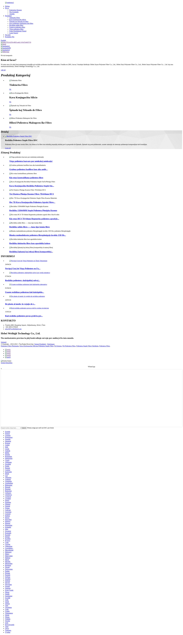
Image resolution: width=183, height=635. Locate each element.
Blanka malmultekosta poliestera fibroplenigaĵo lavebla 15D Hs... (37, 235)
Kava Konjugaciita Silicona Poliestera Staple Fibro (36, 346)
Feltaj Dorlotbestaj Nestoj (17, 31)
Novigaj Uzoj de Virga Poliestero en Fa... (22, 268)
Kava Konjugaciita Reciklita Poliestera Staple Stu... (31, 186)
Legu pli (8, 148)
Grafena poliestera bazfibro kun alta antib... (28, 169)
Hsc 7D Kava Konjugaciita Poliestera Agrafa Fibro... (32, 202)
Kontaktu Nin (9, 37)
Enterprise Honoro (15, 10)
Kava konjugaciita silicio (17, 19)
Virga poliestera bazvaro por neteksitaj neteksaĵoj (30, 161)
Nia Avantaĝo (14, 12)
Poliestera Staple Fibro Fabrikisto (87, 346)
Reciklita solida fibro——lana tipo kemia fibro (29, 227)
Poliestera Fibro (104, 346)
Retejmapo (51, 344)
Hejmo (7, 6)
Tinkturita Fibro (14, 18)
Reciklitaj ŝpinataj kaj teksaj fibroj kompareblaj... (31, 252)
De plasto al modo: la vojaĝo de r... (20, 304)
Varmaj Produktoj (40, 344)
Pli (10, 89)
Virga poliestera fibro (16, 29)
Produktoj (8, 16)
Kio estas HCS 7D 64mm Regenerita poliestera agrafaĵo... (34, 219)
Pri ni (7, 8)
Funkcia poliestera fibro (17, 27)
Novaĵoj (7, 35)
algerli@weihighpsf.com (13, 329)
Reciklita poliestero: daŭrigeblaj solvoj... (22, 280)
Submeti (3, 342)
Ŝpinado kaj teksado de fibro (18, 21)
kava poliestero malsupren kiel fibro (21, 23)
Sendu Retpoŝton (6, 363)
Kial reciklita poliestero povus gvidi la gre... (24, 316)
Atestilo (12, 14)
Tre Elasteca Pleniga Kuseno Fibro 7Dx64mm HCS (31, 194)
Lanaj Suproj (13, 33)
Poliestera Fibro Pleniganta (10, 346)
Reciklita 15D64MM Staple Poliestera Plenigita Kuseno (33, 210)
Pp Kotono (58, 346)
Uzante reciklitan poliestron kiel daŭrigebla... (24, 292)
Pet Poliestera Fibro (69, 346)
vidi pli (3, 70)
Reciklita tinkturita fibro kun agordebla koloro (29, 243)
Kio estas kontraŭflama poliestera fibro (26, 178)
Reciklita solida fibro (16, 25)
